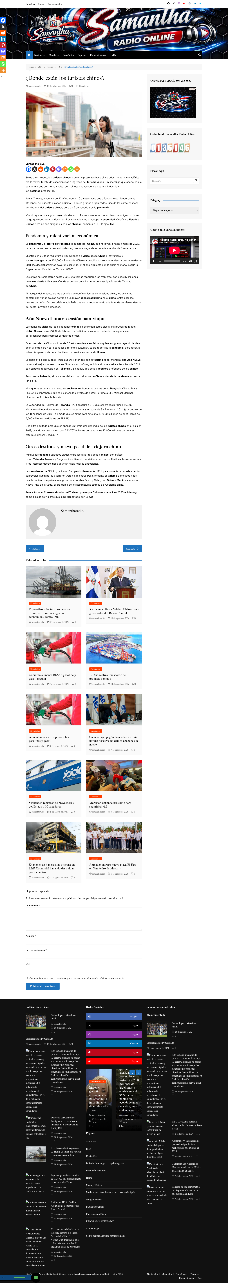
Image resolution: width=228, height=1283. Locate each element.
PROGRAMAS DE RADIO (100, 1221)
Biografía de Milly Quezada (39, 1038)
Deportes (82, 55)
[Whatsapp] (71, 169)
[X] (34, 169)
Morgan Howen (94, 1199)
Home (89, 1177)
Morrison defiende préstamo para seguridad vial (110, 804)
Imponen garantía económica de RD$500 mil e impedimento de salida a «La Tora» (66, 1178)
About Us (91, 1141)
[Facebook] (28, 169)
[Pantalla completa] (195, 261)
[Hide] (1, 76)
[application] (174, 250)
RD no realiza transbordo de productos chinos (107, 677)
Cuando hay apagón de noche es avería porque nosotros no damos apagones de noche (114, 740)
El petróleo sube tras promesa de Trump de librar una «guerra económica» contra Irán (49, 613)
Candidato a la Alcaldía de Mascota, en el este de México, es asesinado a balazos (187, 1167)
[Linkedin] (46, 169)
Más (114, 55)
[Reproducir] (153, 261)
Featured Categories (96, 1170)
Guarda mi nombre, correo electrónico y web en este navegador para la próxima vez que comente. (76, 978)
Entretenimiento (98, 55)
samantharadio (35, 85)
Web (28, 964)
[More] (77, 169)
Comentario (33, 905)
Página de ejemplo (95, 1206)
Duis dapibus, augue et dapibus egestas (105, 1163)
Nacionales (39, 55)
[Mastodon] (59, 169)
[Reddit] (40, 169)
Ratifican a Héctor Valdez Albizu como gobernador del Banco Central (114, 611)
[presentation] (132, 1072)
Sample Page (92, 1228)
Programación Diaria (96, 1213)
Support (41, 3)
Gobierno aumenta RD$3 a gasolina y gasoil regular (52, 677)
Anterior (36, 548)
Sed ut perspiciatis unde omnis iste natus (105, 1235)
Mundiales (54, 55)
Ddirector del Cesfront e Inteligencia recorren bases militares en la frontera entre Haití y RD (64, 1122)
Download (31, 3)
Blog (88, 1148)
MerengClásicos (94, 1185)
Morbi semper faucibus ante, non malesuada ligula (110, 1192)
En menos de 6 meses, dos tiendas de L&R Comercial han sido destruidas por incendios (52, 868)
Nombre (31, 935)
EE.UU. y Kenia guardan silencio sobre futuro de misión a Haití (187, 1125)
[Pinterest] (53, 169)
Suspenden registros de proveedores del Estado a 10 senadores (51, 804)
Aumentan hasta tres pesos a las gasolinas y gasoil (49, 739)
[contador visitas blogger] (170, 147)
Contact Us (91, 1155)
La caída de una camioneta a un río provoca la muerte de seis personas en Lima (186, 1190)
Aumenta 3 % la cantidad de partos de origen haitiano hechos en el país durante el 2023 (185, 1146)
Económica (68, 55)
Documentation (54, 3)
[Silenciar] (190, 261)
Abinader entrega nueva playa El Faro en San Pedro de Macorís (112, 866)
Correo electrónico (36, 950)
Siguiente (130, 548)
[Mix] (65, 169)
